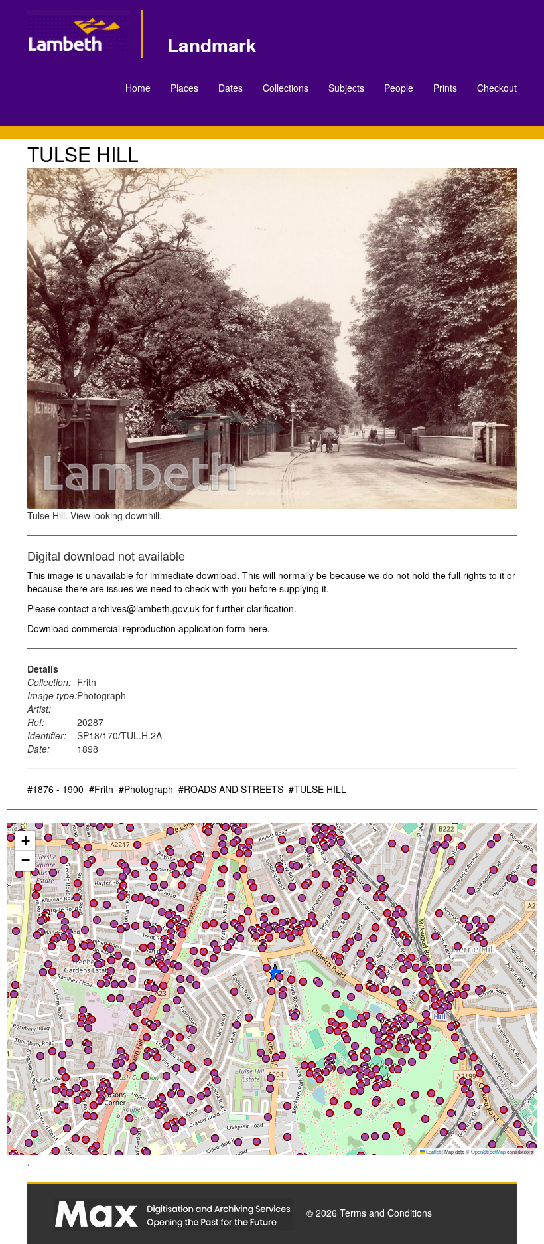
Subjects (346, 87)
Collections (285, 87)
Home (138, 87)
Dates (230, 87)
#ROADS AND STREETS (230, 789)
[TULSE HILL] (272, 338)
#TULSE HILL (317, 789)
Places (184, 87)
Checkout (497, 87)
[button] (224, 926)
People (398, 87)
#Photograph (146, 789)
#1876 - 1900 (55, 789)
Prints (445, 87)
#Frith (101, 789)
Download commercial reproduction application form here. (148, 628)
